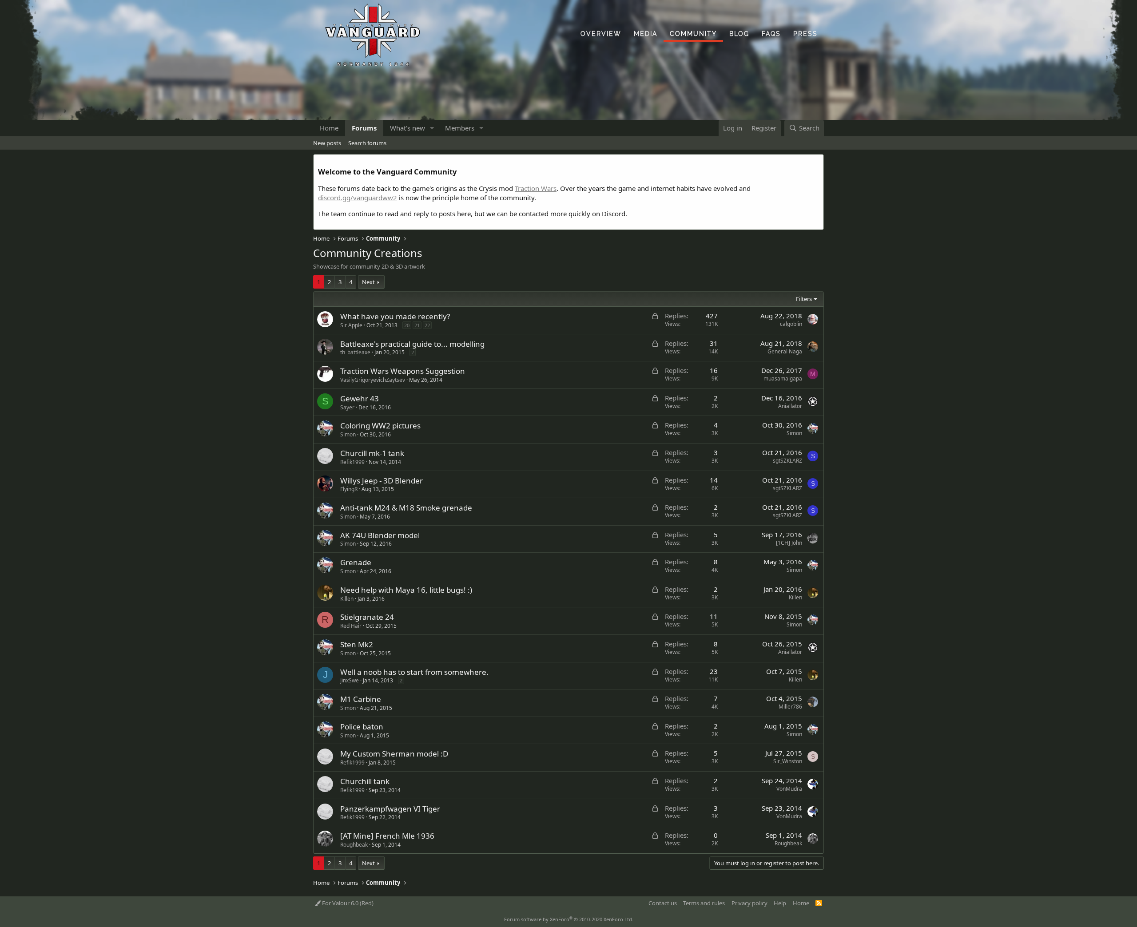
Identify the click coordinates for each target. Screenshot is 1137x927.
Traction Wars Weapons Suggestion (402, 371)
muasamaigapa (782, 378)
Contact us (662, 903)
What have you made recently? (395, 316)
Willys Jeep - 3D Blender (381, 480)
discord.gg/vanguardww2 (357, 197)
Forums (364, 127)
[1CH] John (789, 543)
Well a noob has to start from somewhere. (414, 672)
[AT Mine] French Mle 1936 (387, 836)
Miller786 (790, 706)
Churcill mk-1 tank (372, 453)
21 (417, 325)
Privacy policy (749, 903)
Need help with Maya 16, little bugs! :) (406, 590)
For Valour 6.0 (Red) (347, 903)
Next (368, 282)
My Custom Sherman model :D (394, 754)
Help (780, 903)
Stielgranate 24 (367, 617)
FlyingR (349, 489)
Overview (600, 33)
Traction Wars (536, 188)
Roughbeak (354, 844)
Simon (348, 434)
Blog (739, 33)
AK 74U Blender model (380, 535)
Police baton (361, 726)
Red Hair (351, 626)
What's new (407, 127)
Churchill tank (365, 781)
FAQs (771, 33)
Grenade (355, 562)
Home (329, 127)
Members (459, 127)
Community (693, 33)
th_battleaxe (355, 352)
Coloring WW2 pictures (380, 425)
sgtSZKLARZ (787, 460)
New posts (327, 143)
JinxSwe (349, 680)
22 (427, 325)
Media (645, 33)
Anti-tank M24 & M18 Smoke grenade (406, 508)
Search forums (367, 143)
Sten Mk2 (356, 644)
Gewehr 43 (359, 398)
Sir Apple (351, 325)
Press (805, 33)
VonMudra (789, 788)
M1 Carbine (360, 699)
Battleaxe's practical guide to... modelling (412, 344)
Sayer (347, 407)
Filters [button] (804, 299)
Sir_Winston (787, 761)
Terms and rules (704, 903)
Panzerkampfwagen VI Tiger (390, 809)
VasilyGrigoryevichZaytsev (372, 380)
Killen (347, 598)
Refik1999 (352, 462)
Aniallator (790, 406)
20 (406, 325)
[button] (432, 128)
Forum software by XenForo (568, 919)
